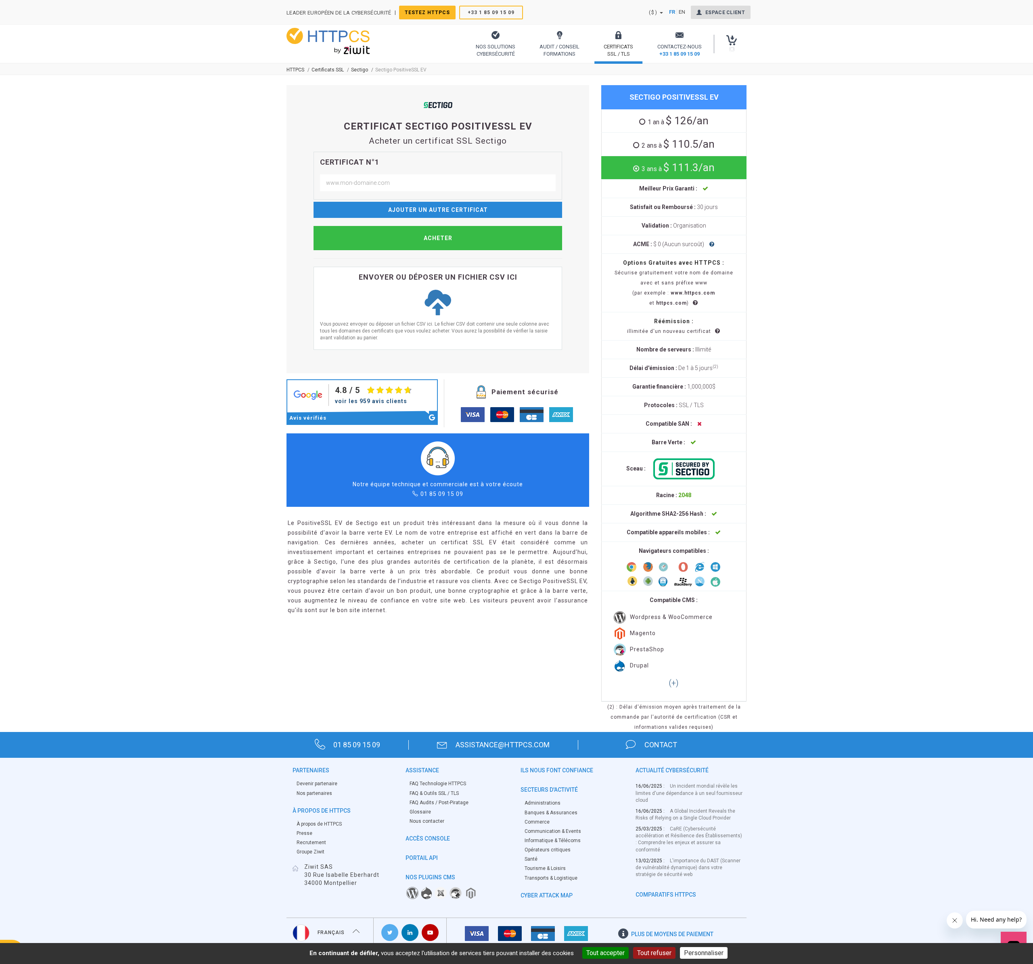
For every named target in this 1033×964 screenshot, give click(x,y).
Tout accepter (605, 953)
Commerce (537, 822)
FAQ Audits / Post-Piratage (439, 802)
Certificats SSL (328, 70)
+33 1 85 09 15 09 (491, 12)
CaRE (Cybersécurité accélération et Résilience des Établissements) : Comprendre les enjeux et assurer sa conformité (689, 839)
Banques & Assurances (551, 813)
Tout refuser (654, 953)
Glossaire (420, 812)
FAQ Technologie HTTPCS (438, 783)
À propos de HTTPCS (319, 824)
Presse (304, 833)
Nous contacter (427, 821)
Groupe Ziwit (310, 852)
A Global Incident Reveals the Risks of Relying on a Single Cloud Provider (685, 814)
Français (331, 932)
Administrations (542, 803)
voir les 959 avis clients (371, 401)
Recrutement (311, 842)
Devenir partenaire (317, 783)
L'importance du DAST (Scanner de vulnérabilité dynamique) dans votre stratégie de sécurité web (688, 867)
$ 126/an (678, 121)
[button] (495, 44)
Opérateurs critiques (548, 850)
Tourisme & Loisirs (545, 868)
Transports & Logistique (551, 878)
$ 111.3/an (678, 167)
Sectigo (359, 70)
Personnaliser (704, 953)
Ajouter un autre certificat (438, 210)
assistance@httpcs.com (503, 744)
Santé (531, 859)
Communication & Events (553, 831)
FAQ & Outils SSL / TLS (434, 793)
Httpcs (295, 70)
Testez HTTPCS (427, 12)
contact (660, 744)
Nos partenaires (314, 793)
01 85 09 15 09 (441, 494)
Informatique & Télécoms (553, 840)
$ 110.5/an (678, 144)
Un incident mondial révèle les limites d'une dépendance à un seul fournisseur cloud (689, 793)
